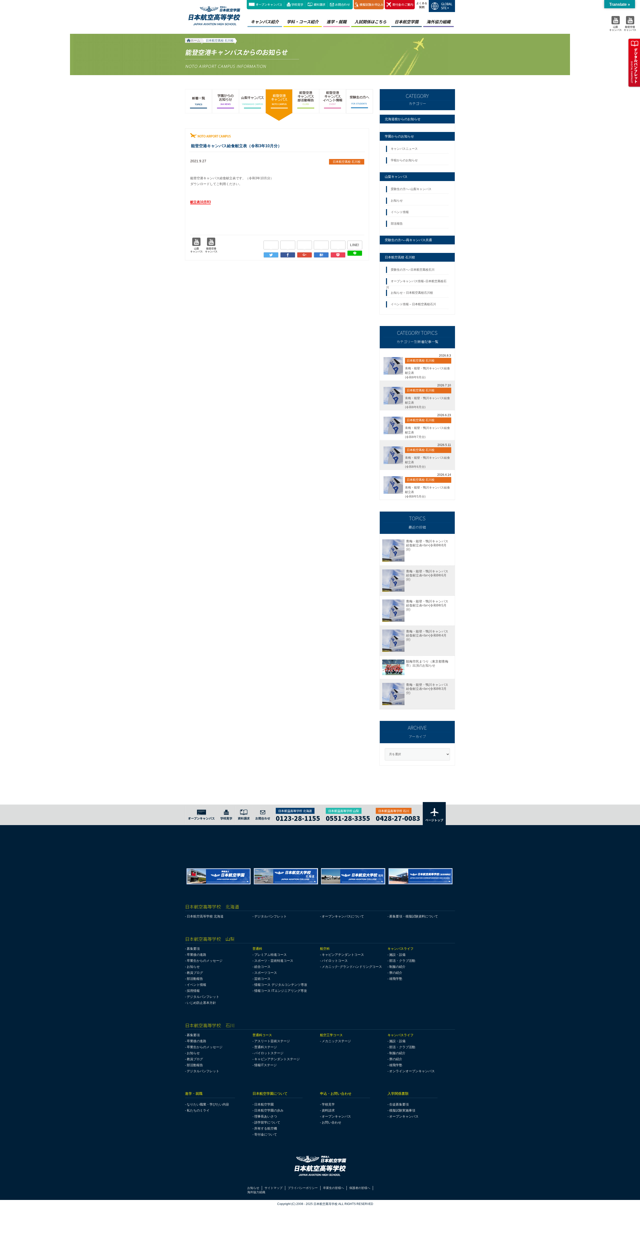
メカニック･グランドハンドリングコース (352, 967)
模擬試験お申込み (372, 4)
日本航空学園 (406, 22)
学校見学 (297, 4)
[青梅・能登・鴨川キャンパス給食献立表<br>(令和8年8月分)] (393, 395)
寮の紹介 (395, 973)
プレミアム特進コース (270, 955)
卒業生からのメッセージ (204, 961)
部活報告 (397, 223)
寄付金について (265, 1134)
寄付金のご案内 (402, 4)
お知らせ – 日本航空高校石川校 (412, 292)
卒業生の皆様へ (333, 1188)
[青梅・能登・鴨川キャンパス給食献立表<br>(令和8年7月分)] (393, 425)
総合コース (262, 967)
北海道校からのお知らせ (402, 119)
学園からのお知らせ (399, 136)
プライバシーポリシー (303, 1188)
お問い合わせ (331, 1122)
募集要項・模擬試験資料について (413, 916)
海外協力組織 (438, 22)
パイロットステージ (269, 1053)
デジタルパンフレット (270, 916)
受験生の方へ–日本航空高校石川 (412, 269)
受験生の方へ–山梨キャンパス (411, 189)
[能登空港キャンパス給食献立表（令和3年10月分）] (321, 255)
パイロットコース (335, 961)
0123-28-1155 (298, 817)
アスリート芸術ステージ (272, 1041)
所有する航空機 (265, 1128)
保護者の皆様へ (359, 1188)
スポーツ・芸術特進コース (273, 961)
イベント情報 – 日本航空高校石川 (413, 304)
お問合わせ (342, 4)
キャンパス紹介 (265, 22)
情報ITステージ (265, 1065)
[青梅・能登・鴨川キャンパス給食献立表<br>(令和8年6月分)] (393, 455)
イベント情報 (400, 212)
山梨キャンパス (396, 177)
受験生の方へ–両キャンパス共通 (408, 240)
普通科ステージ (265, 1047)
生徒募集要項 (399, 1104)
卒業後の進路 (196, 955)
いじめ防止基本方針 (201, 1003)
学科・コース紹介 (302, 22)
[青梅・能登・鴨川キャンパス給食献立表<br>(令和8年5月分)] (393, 485)
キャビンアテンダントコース (343, 955)
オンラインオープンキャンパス (412, 1071)
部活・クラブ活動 (402, 961)
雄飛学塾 (395, 979)
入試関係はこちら (370, 22)
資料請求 (320, 4)
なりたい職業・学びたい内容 (208, 1104)
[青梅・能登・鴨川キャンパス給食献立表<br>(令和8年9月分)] (393, 366)
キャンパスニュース (404, 148)
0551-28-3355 (348, 817)
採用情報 (193, 991)
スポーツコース (265, 973)
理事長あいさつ (265, 1116)
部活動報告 (195, 979)
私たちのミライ (198, 1110)
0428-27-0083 (398, 817)
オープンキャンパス (269, 4)
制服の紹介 (397, 967)
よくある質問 (421, 5)
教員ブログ (195, 973)
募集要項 (193, 949)
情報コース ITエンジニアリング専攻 (280, 991)
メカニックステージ (336, 1041)
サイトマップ (273, 1188)
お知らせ (397, 200)
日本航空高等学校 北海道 (205, 916)
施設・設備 (397, 955)
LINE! (354, 245)
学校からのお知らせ (404, 160)
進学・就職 (336, 22)
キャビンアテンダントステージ (277, 1059)
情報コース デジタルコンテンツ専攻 (280, 985)
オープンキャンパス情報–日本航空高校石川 (416, 282)
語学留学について (267, 1122)
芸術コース (262, 979)
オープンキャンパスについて (343, 916)
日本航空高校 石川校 (400, 257)
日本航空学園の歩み (269, 1110)
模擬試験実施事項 (402, 1110)
